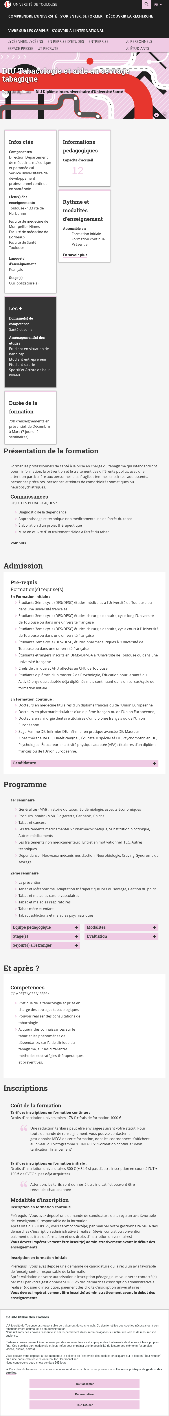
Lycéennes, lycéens (25, 41)
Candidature (24, 763)
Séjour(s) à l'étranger (32, 945)
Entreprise (98, 41)
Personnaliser (84, 1394)
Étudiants (139, 48)
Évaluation (97, 936)
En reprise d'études (66, 41)
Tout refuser (84, 1405)
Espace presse (20, 48)
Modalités (96, 927)
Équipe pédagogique (32, 927)
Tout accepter (84, 1384)
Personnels (141, 41)
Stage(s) (20, 936)
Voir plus (18, 543)
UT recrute (48, 48)
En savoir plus (75, 255)
